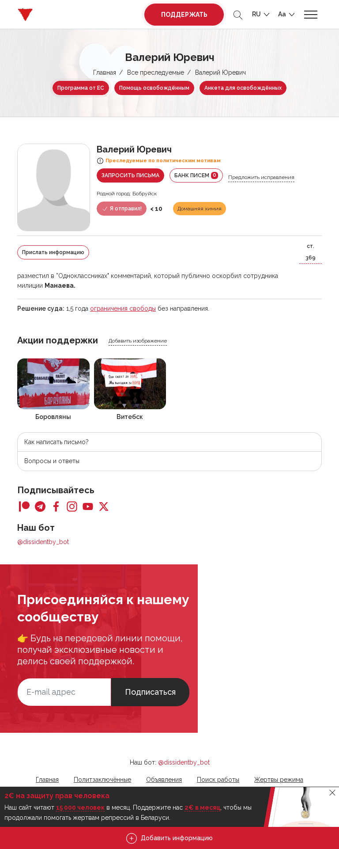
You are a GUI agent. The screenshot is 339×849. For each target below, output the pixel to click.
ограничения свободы (123, 308)
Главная (104, 72)
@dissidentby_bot (43, 541)
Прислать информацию (53, 252)
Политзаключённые (102, 779)
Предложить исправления (261, 177)
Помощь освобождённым (154, 88)
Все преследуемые (155, 72)
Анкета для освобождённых (243, 88)
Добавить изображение (138, 341)
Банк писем (195, 175)
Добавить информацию (176, 837)
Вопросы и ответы (51, 460)
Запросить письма (130, 175)
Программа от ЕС (80, 88)
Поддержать (184, 14)
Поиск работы (218, 779)
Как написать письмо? (56, 441)
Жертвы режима (278, 779)
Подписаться (150, 692)
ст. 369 (310, 252)
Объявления (164, 779)
